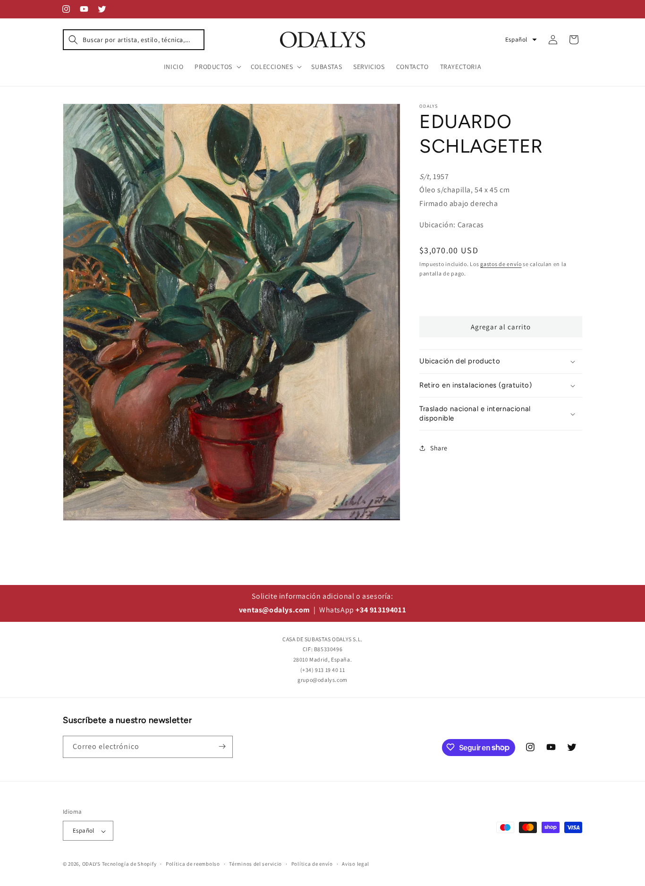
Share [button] (439, 448)
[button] (133, 39)
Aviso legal (355, 863)
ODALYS (91, 864)
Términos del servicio (255, 863)
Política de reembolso (193, 863)
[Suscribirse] (222, 746)
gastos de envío (501, 263)
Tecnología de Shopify (129, 864)
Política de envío (312, 863)
